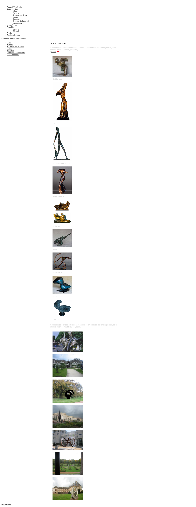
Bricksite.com (6, 505)
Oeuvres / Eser (7, 39)
